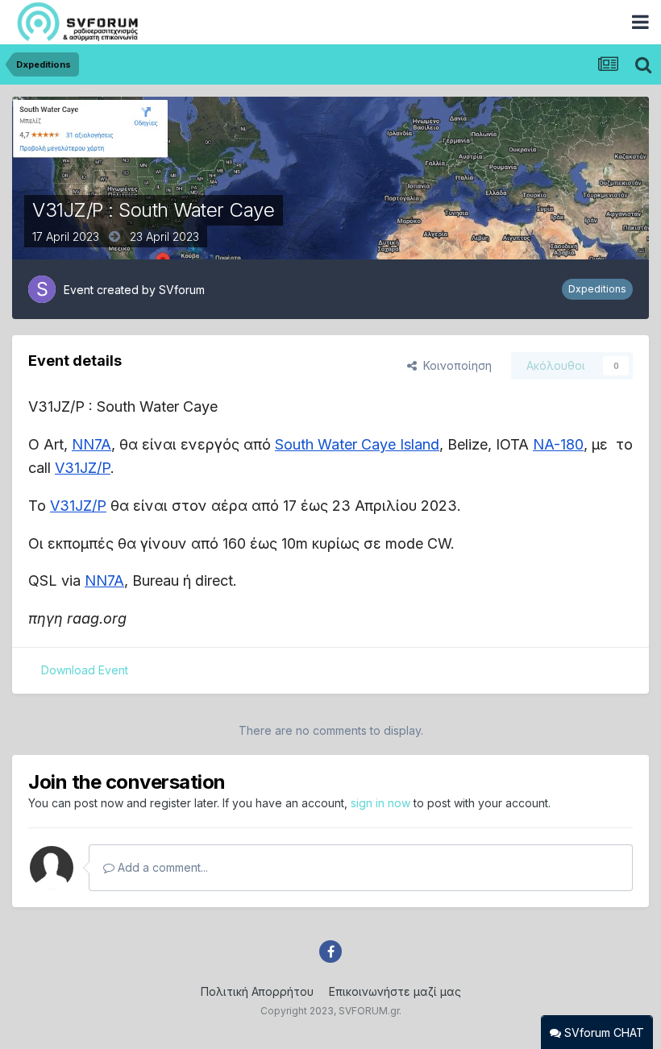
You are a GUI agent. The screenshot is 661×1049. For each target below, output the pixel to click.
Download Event (84, 670)
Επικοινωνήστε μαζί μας (395, 991)
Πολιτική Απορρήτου (257, 991)
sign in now (380, 803)
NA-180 (558, 444)
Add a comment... (161, 867)
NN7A (91, 444)
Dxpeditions (597, 289)
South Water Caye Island (357, 444)
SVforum (182, 289)
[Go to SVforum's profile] (42, 289)
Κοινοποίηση (454, 365)
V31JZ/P (82, 467)
